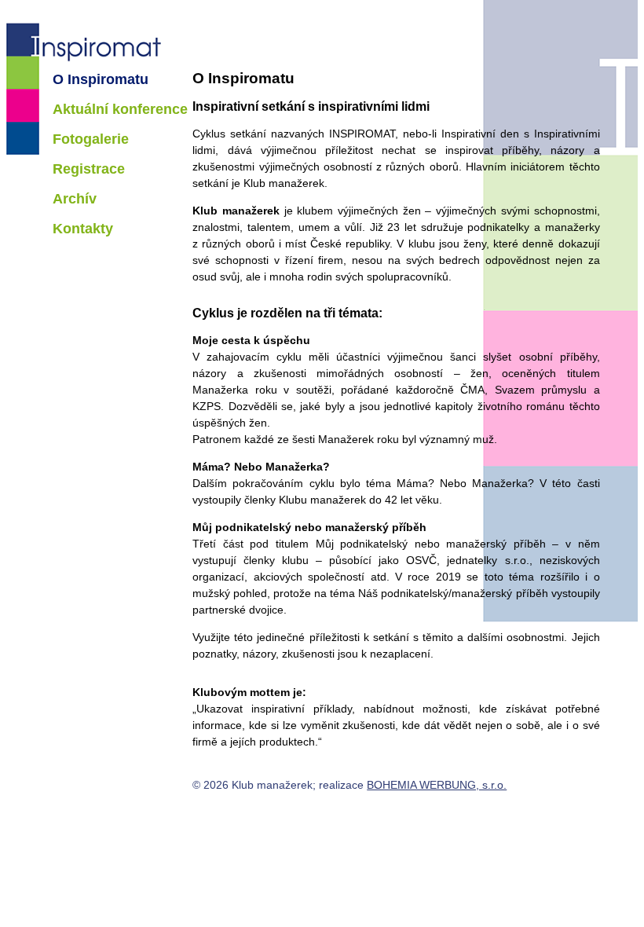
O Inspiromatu (100, 79)
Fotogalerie (91, 139)
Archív (75, 199)
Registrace (89, 169)
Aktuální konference (120, 109)
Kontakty (83, 229)
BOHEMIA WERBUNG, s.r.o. (437, 785)
